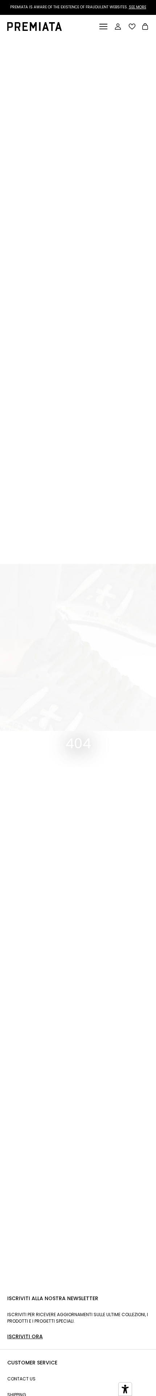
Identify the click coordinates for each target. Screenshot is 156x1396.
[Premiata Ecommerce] (34, 29)
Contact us (21, 1379)
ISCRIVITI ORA (25, 1336)
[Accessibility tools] (125, 1389)
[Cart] (145, 27)
